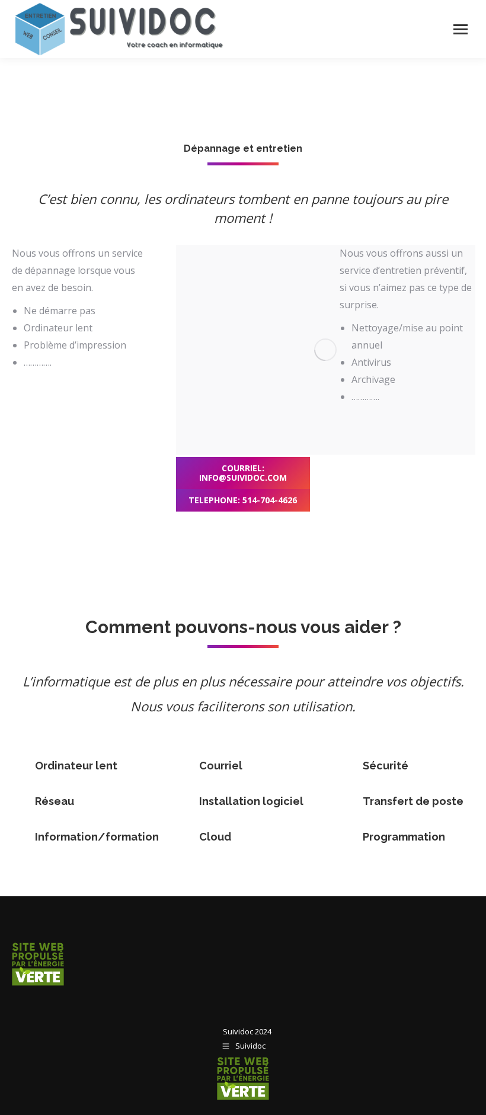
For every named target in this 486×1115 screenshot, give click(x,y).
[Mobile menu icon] (460, 29)
